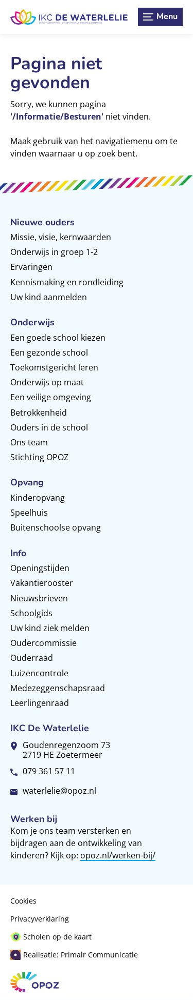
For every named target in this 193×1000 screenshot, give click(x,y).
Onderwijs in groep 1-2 (54, 252)
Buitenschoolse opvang (55, 527)
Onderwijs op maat (47, 382)
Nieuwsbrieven (39, 598)
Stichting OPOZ (39, 457)
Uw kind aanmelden (48, 297)
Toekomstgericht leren (54, 367)
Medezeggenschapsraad (57, 688)
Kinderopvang (37, 497)
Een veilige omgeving (50, 397)
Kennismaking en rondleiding (67, 282)
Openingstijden (39, 568)
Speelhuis (29, 512)
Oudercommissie (43, 643)
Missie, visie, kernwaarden (60, 237)
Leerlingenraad (39, 703)
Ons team (29, 442)
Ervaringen (31, 266)
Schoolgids (31, 613)
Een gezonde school (49, 352)
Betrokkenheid (38, 412)
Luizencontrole (39, 673)
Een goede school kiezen (58, 337)
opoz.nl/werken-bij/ (117, 855)
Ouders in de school (49, 427)
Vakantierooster (41, 583)
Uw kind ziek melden (50, 628)
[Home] (69, 17)
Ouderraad (31, 657)
